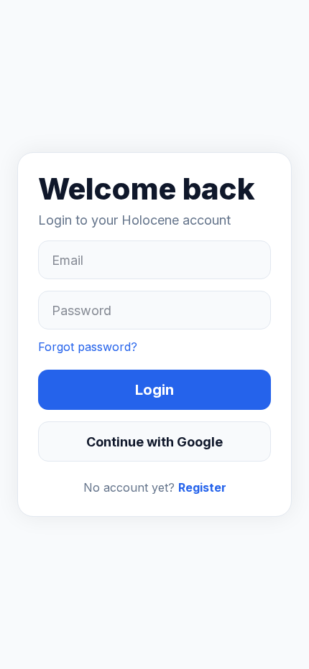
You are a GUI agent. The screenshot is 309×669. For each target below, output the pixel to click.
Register (202, 487)
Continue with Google (154, 441)
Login (154, 389)
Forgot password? (87, 347)
